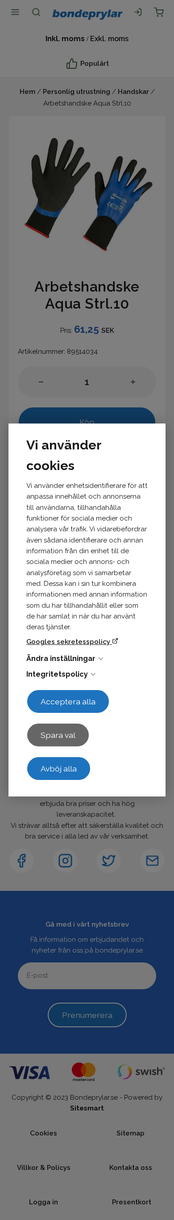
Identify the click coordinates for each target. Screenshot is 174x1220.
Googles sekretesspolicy (69, 642)
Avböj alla (59, 768)
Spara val (58, 735)
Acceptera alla (68, 701)
